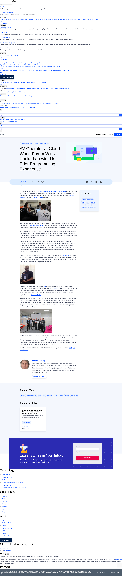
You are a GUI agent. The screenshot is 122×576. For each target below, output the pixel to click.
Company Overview (5, 104)
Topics (104, 134)
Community (42, 82)
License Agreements (36, 569)
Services (2, 84)
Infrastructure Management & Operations (19, 67)
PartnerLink (10, 119)
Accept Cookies (101, 572)
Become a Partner (13, 96)
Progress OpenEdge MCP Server (84, 19)
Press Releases (14, 107)
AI (1, 5)
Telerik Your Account (20, 119)
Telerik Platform (91, 207)
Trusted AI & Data (5, 55)
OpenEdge (39, 63)
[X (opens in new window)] (3, 567)
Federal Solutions (5, 48)
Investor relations (7, 528)
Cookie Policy (62, 572)
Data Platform (4, 19)
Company (3, 100)
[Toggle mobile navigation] (1, 131)
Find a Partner (4, 96)
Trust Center (22, 107)
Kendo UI (22, 65)
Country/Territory (80, 451)
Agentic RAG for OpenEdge (37, 19)
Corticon (21, 63)
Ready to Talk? (13, 121)
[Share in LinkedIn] (96, 182)
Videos (28, 88)
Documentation (34, 88)
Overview (98, 134)
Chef (6, 67)
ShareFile (27, 65)
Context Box (58, 19)
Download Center (25, 82)
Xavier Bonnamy (25, 182)
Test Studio (29, 70)
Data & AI (36, 143)
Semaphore (9, 63)
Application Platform (30, 63)
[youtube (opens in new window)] (5, 567)
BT (45, 286)
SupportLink (3, 119)
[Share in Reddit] (101, 182)
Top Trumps (65, 255)
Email (77, 447)
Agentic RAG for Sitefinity (23, 19)
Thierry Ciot (25, 426)
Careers (29, 107)
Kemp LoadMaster (42, 67)
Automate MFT (35, 71)
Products (3, 53)
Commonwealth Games (36, 225)
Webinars (22, 88)
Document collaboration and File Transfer (44, 70)
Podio (32, 65)
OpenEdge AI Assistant (68, 19)
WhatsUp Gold (51, 67)
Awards (4, 525)
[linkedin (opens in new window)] (9, 567)
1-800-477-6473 (4, 121)
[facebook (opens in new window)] (1, 567)
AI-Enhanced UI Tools (6, 70)
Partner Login (22, 96)
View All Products (7, 77)
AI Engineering (4, 23)
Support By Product (5, 82)
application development (87, 199)
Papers (18, 88)
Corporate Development (24, 104)
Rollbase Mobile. (36, 295)
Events (54, 88)
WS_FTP (7, 74)
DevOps (2, 67)
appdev (83, 196)
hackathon (93, 202)
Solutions (3, 25)
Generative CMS (50, 19)
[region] (61, 572)
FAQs (67, 88)
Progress (89, 205)
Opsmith (49, 20)
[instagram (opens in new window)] (7, 567)
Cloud (83, 202)
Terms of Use (4, 569)
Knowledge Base (43, 88)
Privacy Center (12, 569)
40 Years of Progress (8, 536)
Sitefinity (12, 65)
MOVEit (36, 65)
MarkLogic (3, 63)
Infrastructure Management (7, 43)
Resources (3, 86)
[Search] (1, 110)
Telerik (17, 65)
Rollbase (84, 207)
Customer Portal (16, 82)
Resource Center (11, 88)
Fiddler (24, 70)
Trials (3, 499)
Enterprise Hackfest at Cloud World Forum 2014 (51, 191)
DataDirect (16, 63)
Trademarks (118, 560)
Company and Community (26, 143)
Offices (33, 107)
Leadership (14, 104)
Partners (2, 94)
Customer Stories (61, 88)
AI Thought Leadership (6, 12)
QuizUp (56, 288)
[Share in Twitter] (91, 182)
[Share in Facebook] (87, 182)
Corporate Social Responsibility (40, 104)
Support (2, 80)
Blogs (50, 88)
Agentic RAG (11, 19)
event (87, 202)
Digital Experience (5, 37)
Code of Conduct (47, 569)
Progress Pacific (38, 198)
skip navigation (6, 2)
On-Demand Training (19, 92)
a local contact (8, 550)
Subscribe (118, 134)
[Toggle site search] (1, 123)
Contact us (6, 540)
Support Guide (35, 82)
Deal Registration (18, 97)
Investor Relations (5, 107)
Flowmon (33, 67)
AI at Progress (4, 7)
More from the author (38, 376)
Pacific (83, 205)
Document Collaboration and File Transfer (14, 488)
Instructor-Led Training (6, 92)
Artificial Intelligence (6, 27)
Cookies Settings (114, 572)
